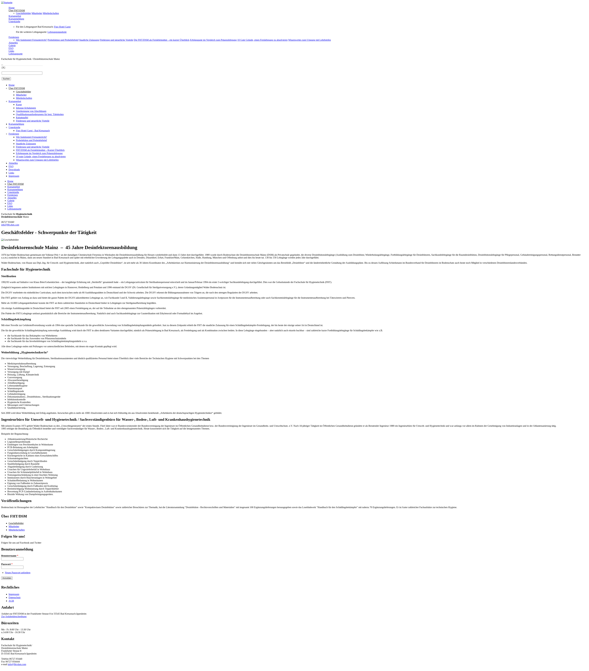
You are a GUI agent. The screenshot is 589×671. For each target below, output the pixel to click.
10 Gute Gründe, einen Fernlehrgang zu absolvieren (262, 40)
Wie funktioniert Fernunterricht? (31, 40)
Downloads (14, 169)
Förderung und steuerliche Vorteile (116, 40)
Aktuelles (13, 42)
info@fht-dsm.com (10, 224)
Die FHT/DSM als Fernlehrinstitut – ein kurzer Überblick (161, 40)
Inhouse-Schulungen (26, 108)
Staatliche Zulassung (89, 40)
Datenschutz (15, 597)
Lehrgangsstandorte (57, 32)
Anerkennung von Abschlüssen (31, 111)
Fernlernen (14, 37)
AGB (11, 601)
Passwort (7, 564)
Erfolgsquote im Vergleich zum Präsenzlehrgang (213, 40)
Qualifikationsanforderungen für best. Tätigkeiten (40, 114)
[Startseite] (6, 2)
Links (11, 51)
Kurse (19, 104)
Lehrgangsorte (16, 53)
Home (12, 7)
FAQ (11, 48)
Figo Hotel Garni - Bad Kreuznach (33, 130)
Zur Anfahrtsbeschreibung (14, 616)
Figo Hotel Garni (62, 26)
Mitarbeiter (37, 13)
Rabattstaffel (22, 117)
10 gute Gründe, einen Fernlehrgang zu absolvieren (41, 156)
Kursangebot (15, 16)
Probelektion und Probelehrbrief (63, 40)
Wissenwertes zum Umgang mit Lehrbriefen (309, 40)
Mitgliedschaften (51, 13)
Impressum (14, 176)
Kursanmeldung (16, 18)
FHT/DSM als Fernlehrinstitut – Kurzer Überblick (40, 150)
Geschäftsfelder (23, 13)
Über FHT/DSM (17, 10)
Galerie (12, 45)
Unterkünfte (14, 21)
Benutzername (9, 555)
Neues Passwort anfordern (17, 572)
